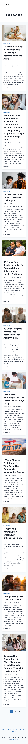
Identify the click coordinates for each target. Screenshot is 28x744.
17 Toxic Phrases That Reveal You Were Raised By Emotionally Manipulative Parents (13, 466)
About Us (4, 729)
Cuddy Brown (8, 62)
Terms (23, 729)
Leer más (6, 87)
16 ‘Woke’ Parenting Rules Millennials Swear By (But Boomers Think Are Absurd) (13, 52)
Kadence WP (15, 739)
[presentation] (14, 33)
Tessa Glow (8, 341)
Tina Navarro (8, 406)
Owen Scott (8, 142)
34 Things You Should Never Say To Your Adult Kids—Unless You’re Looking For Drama (13, 268)
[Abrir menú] (26, 4)
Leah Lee (7, 541)
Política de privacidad (14, 729)
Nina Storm (7, 277)
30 (3, 714)
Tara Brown (8, 475)
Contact (14, 731)
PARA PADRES (6, 43)
